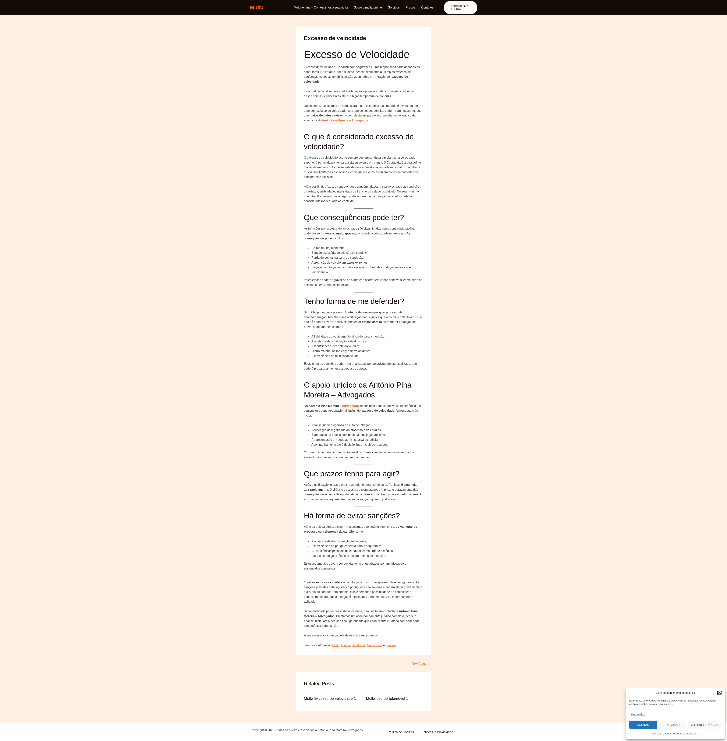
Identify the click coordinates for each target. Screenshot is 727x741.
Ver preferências (704, 724)
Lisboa (345, 645)
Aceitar (643, 724)
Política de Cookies (661, 733)
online (391, 645)
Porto (335, 645)
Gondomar (359, 645)
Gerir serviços (638, 714)
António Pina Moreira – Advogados (343, 120)
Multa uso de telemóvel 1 (387, 698)
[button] (719, 693)
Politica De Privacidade (685, 733)
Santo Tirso (374, 645)
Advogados (350, 405)
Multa (257, 7)
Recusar (673, 724)
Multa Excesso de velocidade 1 (330, 698)
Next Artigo (421, 663)
